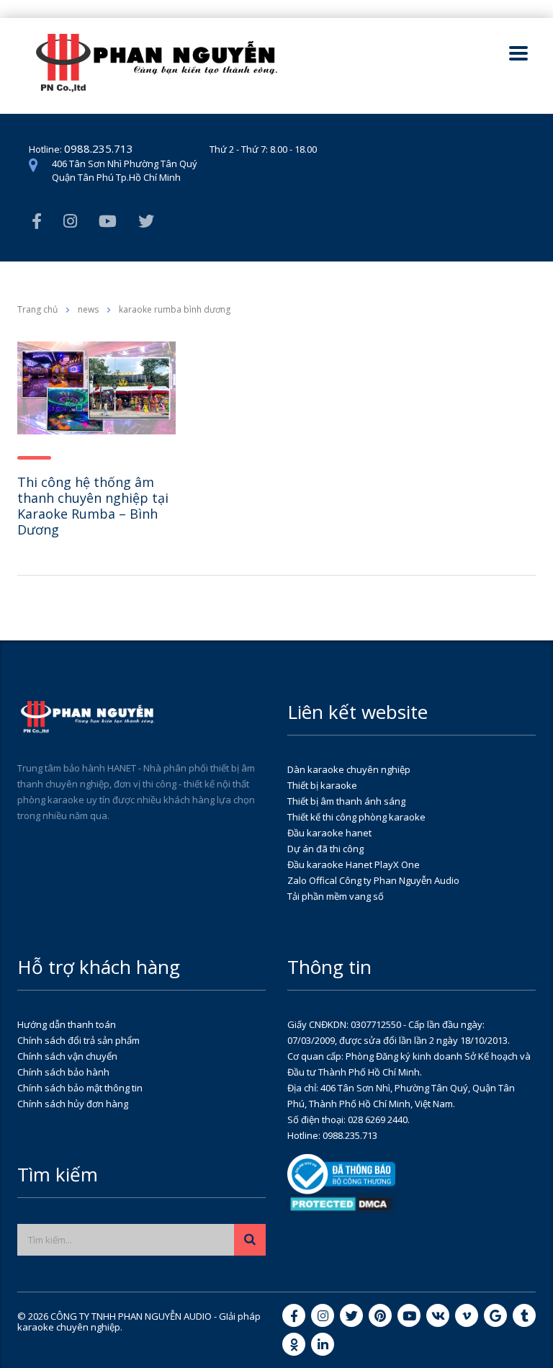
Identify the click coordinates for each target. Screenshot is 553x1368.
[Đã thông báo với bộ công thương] (341, 1172)
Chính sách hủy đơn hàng (72, 1103)
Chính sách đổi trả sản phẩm (78, 1040)
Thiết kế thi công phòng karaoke (356, 816)
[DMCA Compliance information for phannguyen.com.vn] (341, 1203)
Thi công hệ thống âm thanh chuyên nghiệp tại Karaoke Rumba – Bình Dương (92, 505)
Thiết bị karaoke (322, 785)
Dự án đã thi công (325, 848)
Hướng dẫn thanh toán (66, 1024)
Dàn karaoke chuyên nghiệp (348, 769)
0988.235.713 (98, 148)
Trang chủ (37, 309)
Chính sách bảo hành (63, 1071)
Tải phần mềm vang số (335, 896)
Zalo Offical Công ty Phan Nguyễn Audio (373, 880)
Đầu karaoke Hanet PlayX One (353, 864)
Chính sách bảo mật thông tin (80, 1087)
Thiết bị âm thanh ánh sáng (346, 801)
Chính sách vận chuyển (67, 1056)
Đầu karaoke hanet (329, 832)
